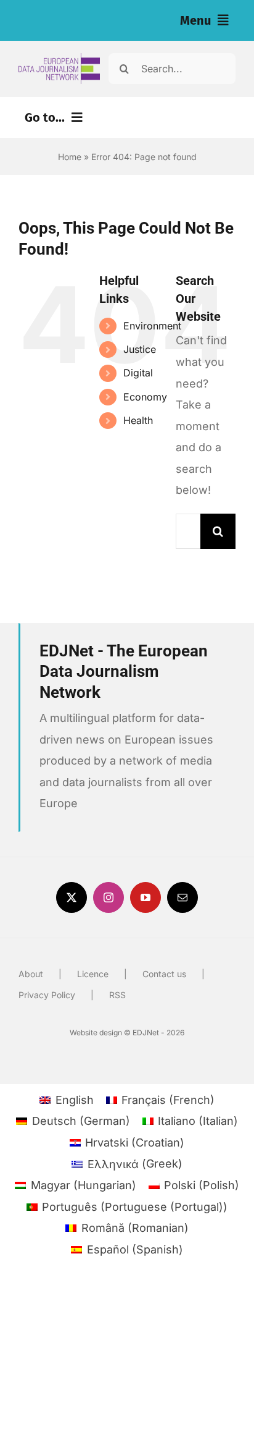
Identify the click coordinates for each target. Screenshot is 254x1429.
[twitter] (71, 897)
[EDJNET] (59, 58)
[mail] (182, 897)
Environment (152, 326)
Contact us (164, 974)
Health (138, 420)
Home (69, 156)
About (30, 974)
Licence (93, 974)
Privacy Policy (46, 995)
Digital (138, 373)
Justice (139, 349)
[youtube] (145, 897)
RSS (117, 995)
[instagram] (108, 897)
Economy (145, 397)
